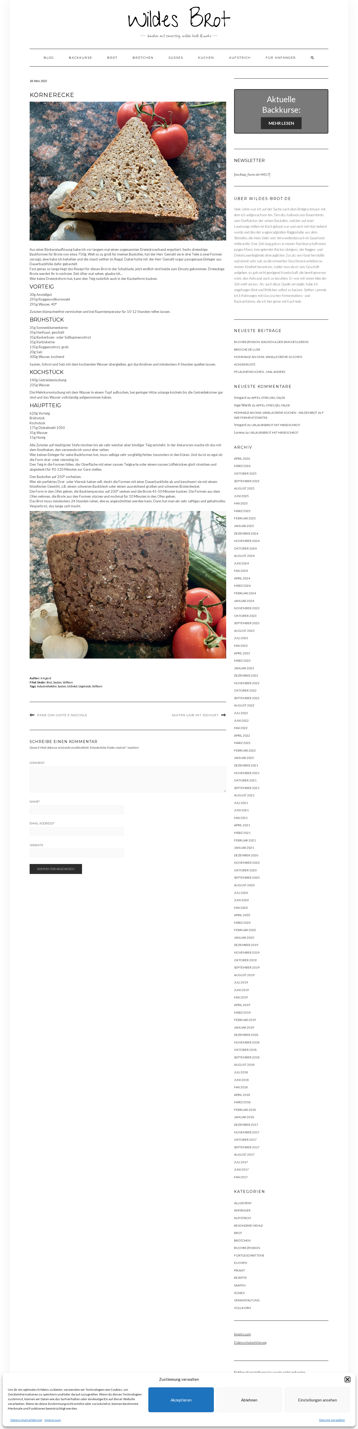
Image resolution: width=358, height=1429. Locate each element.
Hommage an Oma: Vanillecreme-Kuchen (268, 357)
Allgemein (242, 1203)
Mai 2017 (241, 1177)
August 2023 (244, 631)
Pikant (239, 1270)
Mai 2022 (241, 728)
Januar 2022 (244, 758)
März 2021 (242, 833)
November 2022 (246, 683)
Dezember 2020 (246, 855)
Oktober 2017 (245, 1140)
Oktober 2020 (245, 870)
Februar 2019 (245, 1020)
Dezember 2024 (246, 533)
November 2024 (246, 541)
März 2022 (242, 743)
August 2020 (244, 885)
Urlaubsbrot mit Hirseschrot (275, 425)
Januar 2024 (244, 601)
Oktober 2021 (245, 780)
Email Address (42, 823)
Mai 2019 (241, 997)
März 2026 (242, 466)
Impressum (53, 1420)
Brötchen (143, 57)
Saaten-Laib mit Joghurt (195, 715)
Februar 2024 (245, 593)
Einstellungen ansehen (317, 1400)
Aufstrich (240, 57)
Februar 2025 (245, 518)
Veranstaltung (247, 1300)
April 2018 (242, 1095)
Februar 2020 (245, 930)
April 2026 (242, 458)
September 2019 (246, 967)
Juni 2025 (241, 496)
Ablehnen (249, 1400)
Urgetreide (84, 686)
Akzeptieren (181, 1400)
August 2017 (244, 1154)
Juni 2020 (241, 900)
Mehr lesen (281, 123)
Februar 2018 (245, 1110)
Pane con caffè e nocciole (62, 715)
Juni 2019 (241, 990)
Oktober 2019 (245, 960)
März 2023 (242, 660)
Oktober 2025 (245, 473)
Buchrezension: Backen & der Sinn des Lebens (271, 342)
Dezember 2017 (246, 1125)
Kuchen (206, 57)
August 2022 (244, 705)
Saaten (57, 682)
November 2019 (246, 952)
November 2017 (246, 1132)
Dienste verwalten (332, 1420)
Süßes (176, 57)
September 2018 (246, 1057)
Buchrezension (247, 1248)
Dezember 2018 (246, 1035)
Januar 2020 (244, 937)
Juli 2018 (241, 1072)
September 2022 (246, 698)
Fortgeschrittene (249, 1255)
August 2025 (244, 488)
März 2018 (242, 1102)
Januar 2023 (244, 668)
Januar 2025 (244, 526)
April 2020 (242, 915)
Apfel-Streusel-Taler (268, 398)
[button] (347, 1379)
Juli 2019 (241, 982)
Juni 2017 (241, 1169)
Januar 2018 (244, 1117)
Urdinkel (72, 686)
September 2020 (246, 877)
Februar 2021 (245, 840)
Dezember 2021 (246, 765)
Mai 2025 (241, 503)
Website (36, 845)
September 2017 (246, 1147)
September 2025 (246, 481)
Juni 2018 (241, 1080)
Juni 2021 (241, 810)
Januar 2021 (244, 848)
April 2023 (242, 653)
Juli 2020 (241, 893)
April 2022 (242, 735)
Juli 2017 (241, 1162)
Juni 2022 (241, 720)
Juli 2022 (241, 713)
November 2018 (246, 1042)
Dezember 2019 (246, 945)
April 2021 (242, 825)
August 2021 (244, 795)
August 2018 (244, 1065)
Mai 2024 (241, 571)
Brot (112, 57)
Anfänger (242, 1210)
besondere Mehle (248, 1225)
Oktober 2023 (245, 616)
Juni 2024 (241, 563)
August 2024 (244, 556)
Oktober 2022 (245, 690)
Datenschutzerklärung (26, 1420)
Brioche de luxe (247, 349)
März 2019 (242, 1012)
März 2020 (242, 923)
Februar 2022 (245, 750)
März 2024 (242, 586)
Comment (37, 763)
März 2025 (242, 511)
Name (35, 801)
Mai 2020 (241, 908)
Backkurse (80, 57)
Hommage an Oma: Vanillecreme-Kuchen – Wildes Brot (275, 413)
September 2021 (246, 788)
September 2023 (246, 623)
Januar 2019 (244, 1027)
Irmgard (46, 678)
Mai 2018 (241, 1087)
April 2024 (242, 578)
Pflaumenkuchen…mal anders (259, 372)
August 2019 (244, 975)
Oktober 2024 (245, 548)
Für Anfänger (281, 57)
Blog (49, 57)
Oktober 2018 (245, 1050)
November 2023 (246, 608)
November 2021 (246, 773)
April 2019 (242, 1005)
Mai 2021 (241, 818)
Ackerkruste (245, 364)
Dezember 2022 (246, 675)
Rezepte (240, 1278)
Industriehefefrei (47, 686)
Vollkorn (68, 682)
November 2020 (246, 863)
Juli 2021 (241, 803)
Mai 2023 (241, 646)
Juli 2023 (241, 638)
